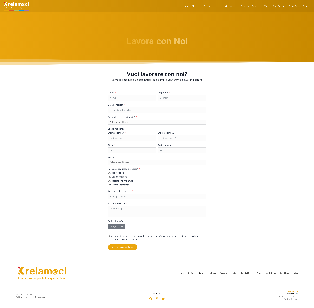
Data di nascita (115, 104)
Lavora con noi (293, 291)
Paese (111, 157)
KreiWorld (265, 6)
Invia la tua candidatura (123, 247)
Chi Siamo (196, 6)
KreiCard (241, 6)
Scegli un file (116, 226)
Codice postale (165, 145)
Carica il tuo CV (115, 221)
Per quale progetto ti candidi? (123, 168)
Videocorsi (230, 6)
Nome (111, 92)
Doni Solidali (252, 6)
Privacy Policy (282, 296)
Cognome (163, 92)
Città (110, 145)
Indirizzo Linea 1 (116, 132)
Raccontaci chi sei (116, 203)
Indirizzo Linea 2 (166, 132)
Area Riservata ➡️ (292, 293)
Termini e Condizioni (291, 299)
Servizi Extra (294, 6)
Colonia (207, 6)
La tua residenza (116, 128)
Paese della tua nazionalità (121, 117)
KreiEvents (217, 6)
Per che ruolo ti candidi (119, 191)
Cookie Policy (293, 296)
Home (187, 6)
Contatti (306, 6)
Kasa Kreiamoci (279, 6)
